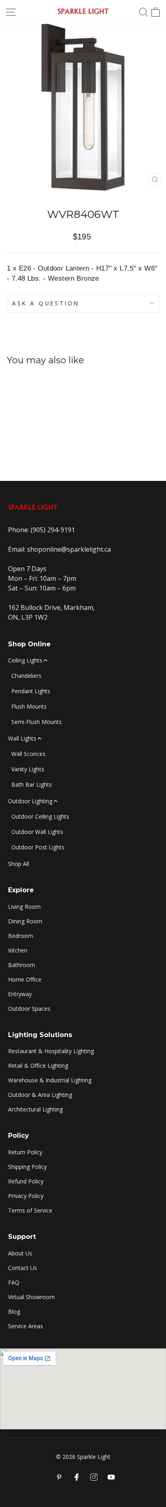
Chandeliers (26, 675)
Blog (14, 1311)
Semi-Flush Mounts (36, 722)
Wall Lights (22, 738)
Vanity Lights (27, 769)
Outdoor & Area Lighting (40, 1095)
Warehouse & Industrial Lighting (49, 1080)
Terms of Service (30, 1210)
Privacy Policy (26, 1196)
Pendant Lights (30, 691)
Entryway (20, 994)
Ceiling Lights (25, 660)
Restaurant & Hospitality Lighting (51, 1051)
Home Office (25, 979)
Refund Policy (26, 1181)
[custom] (94, 1477)
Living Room (24, 906)
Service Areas (25, 1326)
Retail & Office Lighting (38, 1065)
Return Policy (25, 1152)
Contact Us (22, 1268)
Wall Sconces (28, 754)
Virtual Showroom (31, 1297)
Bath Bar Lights (31, 784)
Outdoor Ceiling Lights (40, 816)
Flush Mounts (29, 706)
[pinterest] (59, 1477)
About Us (20, 1253)
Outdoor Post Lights (37, 847)
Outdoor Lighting (30, 801)
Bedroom (20, 936)
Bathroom (21, 965)
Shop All (18, 864)
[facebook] (76, 1477)
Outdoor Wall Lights (37, 832)
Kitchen (17, 950)
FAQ (13, 1282)
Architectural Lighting (35, 1109)
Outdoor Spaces (29, 1008)
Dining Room (25, 921)
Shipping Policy (27, 1166)
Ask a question (45, 303)
